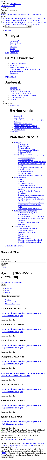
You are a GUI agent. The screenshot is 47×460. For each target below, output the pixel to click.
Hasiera (3, 268)
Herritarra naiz (15, 105)
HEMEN (4, 453)
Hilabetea (8, 288)
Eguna (7, 292)
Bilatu (3, 26)
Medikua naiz (14, 132)
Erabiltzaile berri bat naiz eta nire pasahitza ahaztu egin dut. (21, 14)
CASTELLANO (15, 4)
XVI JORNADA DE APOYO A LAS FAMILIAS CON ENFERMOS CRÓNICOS (23, 374)
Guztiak (8, 300)
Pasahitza (4, 10)
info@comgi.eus (11, 439)
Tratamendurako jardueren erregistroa (20, 445)
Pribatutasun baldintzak (29, 443)
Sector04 (14, 447)
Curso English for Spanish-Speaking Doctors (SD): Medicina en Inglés (21, 314)
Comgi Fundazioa (11, 53)
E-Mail (3, 8)
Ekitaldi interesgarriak (12, 304)
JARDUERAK (10, 77)
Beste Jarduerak (10, 302)
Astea (7, 290)
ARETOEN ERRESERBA (14, 246)
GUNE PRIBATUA (8, 6)
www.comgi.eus (28, 439)
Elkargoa (8, 30)
